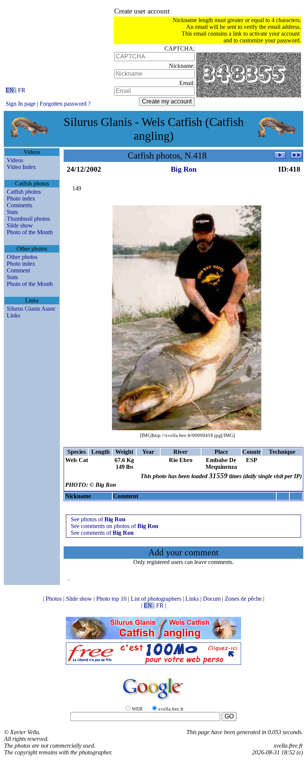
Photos (54, 598)
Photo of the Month (30, 232)
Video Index (21, 167)
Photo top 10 (112, 598)
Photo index (21, 198)
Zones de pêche (244, 598)
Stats (12, 212)
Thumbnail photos (28, 218)
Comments (19, 205)
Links (13, 315)
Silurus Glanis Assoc (31, 308)
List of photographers (157, 598)
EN (10, 90)
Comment (18, 270)
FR (21, 90)
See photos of (98, 519)
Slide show (20, 225)
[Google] (153, 701)
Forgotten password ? (65, 103)
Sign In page (21, 103)
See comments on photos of (114, 526)
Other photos (22, 257)
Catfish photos (24, 192)
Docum (212, 598)
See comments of (102, 533)
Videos (15, 160)
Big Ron (184, 169)
